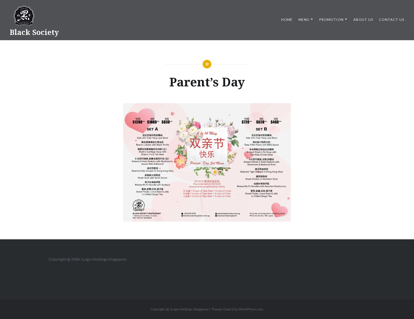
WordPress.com (251, 309)
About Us (363, 19)
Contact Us (391, 19)
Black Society (34, 32)
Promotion (331, 19)
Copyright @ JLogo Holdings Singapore (179, 309)
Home (287, 19)
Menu (304, 19)
